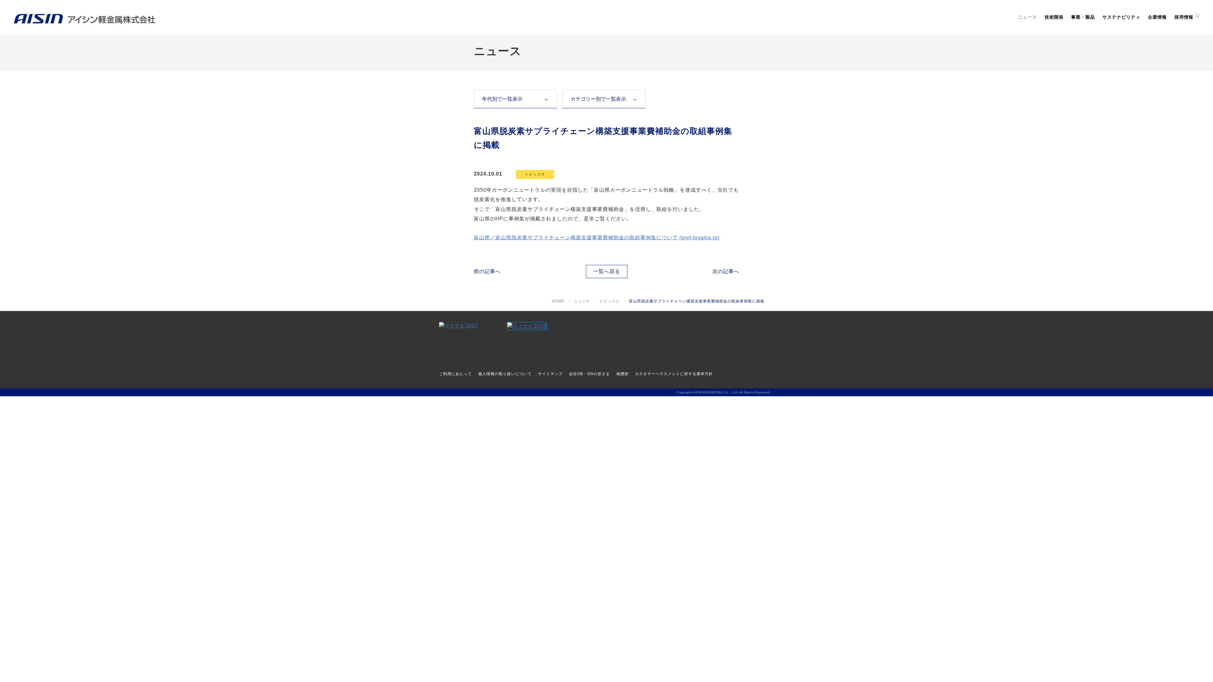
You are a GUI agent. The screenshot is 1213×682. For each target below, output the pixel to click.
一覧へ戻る (606, 271)
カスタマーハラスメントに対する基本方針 (674, 374)
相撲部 (622, 374)
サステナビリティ (1121, 17)
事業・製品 (1083, 17)
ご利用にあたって (455, 374)
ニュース (1027, 17)
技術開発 (1054, 17)
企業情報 (1157, 17)
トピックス (535, 174)
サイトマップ (550, 374)
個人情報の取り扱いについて (505, 374)
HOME (558, 301)
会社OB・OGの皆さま (589, 374)
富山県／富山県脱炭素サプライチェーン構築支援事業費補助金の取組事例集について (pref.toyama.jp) (596, 237)
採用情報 (1183, 17)
